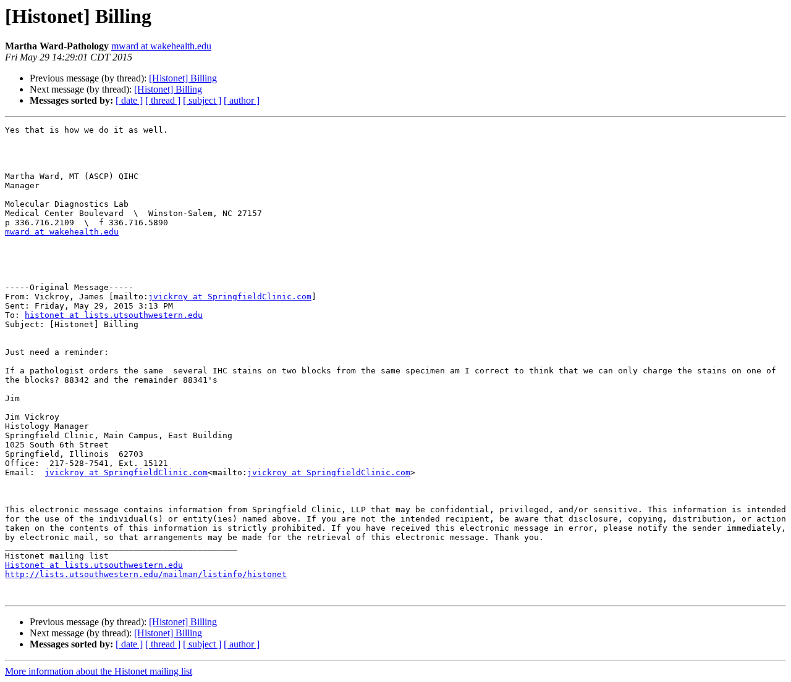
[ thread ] (162, 100)
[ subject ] (202, 100)
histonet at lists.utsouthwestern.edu (114, 315)
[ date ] (129, 100)
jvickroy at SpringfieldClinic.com (229, 296)
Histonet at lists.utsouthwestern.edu (94, 565)
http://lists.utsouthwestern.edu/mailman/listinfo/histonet (146, 574)
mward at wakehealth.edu (161, 46)
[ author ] (242, 100)
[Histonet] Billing (183, 78)
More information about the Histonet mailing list (98, 671)
